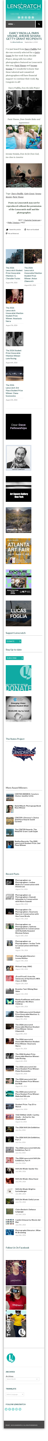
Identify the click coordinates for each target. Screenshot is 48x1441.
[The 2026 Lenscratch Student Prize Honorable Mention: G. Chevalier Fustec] (14, 263)
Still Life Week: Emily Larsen (27, 1199)
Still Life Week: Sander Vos (26, 1169)
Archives (9, 1376)
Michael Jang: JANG (23, 966)
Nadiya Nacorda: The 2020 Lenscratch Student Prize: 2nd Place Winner (27, 843)
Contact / (26, 14)
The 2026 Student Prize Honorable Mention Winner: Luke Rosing (13, 354)
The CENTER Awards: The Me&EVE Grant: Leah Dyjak (26, 830)
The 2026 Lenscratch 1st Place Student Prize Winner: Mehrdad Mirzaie (27, 1094)
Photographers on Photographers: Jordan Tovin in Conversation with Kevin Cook (27, 944)
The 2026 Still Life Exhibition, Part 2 (27, 1138)
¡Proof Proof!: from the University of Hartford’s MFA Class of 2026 (27, 978)
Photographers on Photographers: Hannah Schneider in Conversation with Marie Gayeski (26, 898)
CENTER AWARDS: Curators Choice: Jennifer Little (27, 795)
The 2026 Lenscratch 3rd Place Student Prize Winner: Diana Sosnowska (14, 390)
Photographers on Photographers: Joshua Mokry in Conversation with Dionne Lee (27, 883)
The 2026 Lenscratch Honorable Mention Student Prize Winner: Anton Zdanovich (33, 274)
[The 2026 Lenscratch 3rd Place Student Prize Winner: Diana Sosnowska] (14, 380)
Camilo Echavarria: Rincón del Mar (27, 1221)
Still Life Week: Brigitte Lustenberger (25, 1190)
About (35, 14)
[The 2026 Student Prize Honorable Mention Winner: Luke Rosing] (14, 345)
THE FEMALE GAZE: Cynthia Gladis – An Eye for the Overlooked (27, 1117)
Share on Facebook (32, 229)
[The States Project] (24, 753)
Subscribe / (15, 14)
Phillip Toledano (14, 223)
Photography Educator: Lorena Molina (25, 957)
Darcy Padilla (31, 49)
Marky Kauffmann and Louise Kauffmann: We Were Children (27, 1001)
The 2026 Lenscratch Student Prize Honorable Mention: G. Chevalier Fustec (14, 273)
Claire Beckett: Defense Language (25, 1210)
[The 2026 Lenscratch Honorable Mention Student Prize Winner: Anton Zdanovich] (33, 263)
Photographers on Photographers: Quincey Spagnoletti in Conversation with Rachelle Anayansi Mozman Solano (27, 928)
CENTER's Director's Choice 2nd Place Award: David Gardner (27, 820)
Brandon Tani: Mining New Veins (26, 990)
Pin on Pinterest (13, 233)
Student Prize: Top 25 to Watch (25, 1105)
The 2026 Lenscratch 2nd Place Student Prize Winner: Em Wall (27, 1081)
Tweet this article (15, 229)
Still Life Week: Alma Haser (26, 1179)
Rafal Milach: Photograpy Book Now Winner (28, 807)
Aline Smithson (17, 42)
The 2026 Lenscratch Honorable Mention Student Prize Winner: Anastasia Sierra (14, 314)
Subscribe (12, 658)
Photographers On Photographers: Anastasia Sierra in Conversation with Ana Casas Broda (27, 912)
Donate (10, 641)
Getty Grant (29, 193)
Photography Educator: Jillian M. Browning (28, 1231)
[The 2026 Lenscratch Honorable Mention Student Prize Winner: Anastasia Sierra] (14, 303)
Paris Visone (20, 65)
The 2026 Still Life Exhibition (27, 1127)
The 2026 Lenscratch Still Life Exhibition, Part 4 (27, 1159)
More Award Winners (16, 787)
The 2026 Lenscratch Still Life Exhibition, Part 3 (27, 1149)
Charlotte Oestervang (32, 220)
